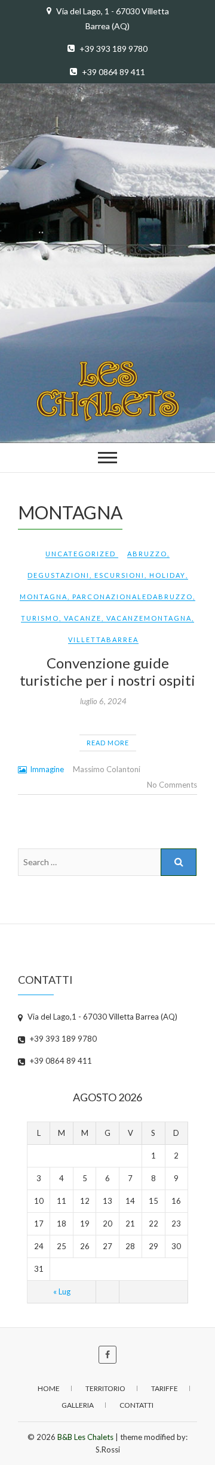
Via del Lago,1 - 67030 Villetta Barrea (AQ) (101, 1016)
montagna (43, 596)
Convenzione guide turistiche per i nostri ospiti (107, 671)
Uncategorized (80, 553)
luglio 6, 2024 (103, 701)
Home (49, 1388)
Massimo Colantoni (106, 769)
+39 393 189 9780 (113, 49)
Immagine (47, 769)
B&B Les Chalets (85, 1437)
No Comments (172, 784)
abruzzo (147, 553)
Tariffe (164, 1388)
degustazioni (58, 575)
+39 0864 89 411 (112, 72)
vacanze (83, 618)
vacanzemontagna (149, 618)
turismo (40, 618)
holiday (167, 575)
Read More (108, 743)
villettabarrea (103, 639)
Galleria (78, 1405)
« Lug (61, 1291)
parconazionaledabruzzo (132, 596)
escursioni (119, 575)
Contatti (136, 1405)
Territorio (105, 1388)
